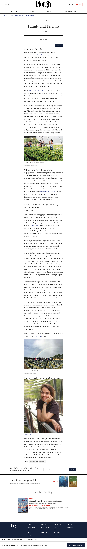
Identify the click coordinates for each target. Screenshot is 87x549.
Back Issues (44, 532)
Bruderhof (38, 336)
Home (5, 15)
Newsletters (44, 534)
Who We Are (31, 527)
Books (32, 11)
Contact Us (57, 527)
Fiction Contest (58, 534)
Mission (30, 529)
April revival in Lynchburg (48, 191)
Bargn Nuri (35, 225)
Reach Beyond (37, 55)
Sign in (35, 539)
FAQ (29, 534)
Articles (11, 15)
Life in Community (33, 461)
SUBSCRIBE (78, 4)
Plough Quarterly (45, 527)
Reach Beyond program (36, 90)
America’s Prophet (19, 15)
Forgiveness (42, 461)
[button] (5, 4)
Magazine (14, 11)
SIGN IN (71, 4)
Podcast (49, 11)
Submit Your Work (59, 529)
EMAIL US (55, 481)
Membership (44, 529)
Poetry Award (57, 532)
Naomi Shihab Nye (27, 434)
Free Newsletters (70, 11)
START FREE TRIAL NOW (76, 545)
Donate (30, 532)
